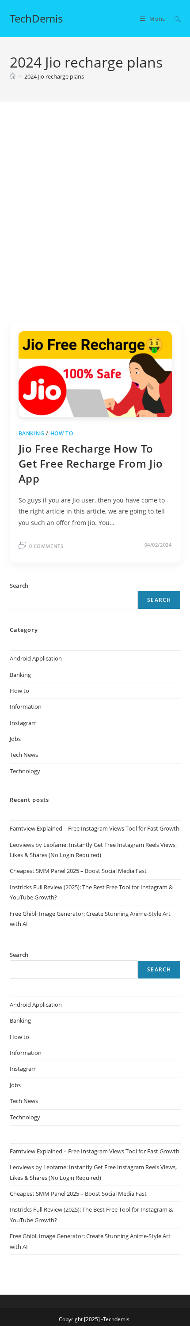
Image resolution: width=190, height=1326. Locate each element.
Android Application (36, 658)
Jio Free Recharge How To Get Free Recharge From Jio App (91, 463)
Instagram (23, 723)
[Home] (13, 76)
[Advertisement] (95, 223)
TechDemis (36, 18)
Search (159, 600)
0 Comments (46, 546)
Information (26, 706)
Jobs (15, 739)
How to (61, 433)
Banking (32, 433)
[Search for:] (174, 19)
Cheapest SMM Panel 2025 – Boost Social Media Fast (78, 871)
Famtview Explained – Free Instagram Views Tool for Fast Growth (94, 828)
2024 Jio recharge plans (54, 76)
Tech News (24, 755)
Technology (25, 771)
